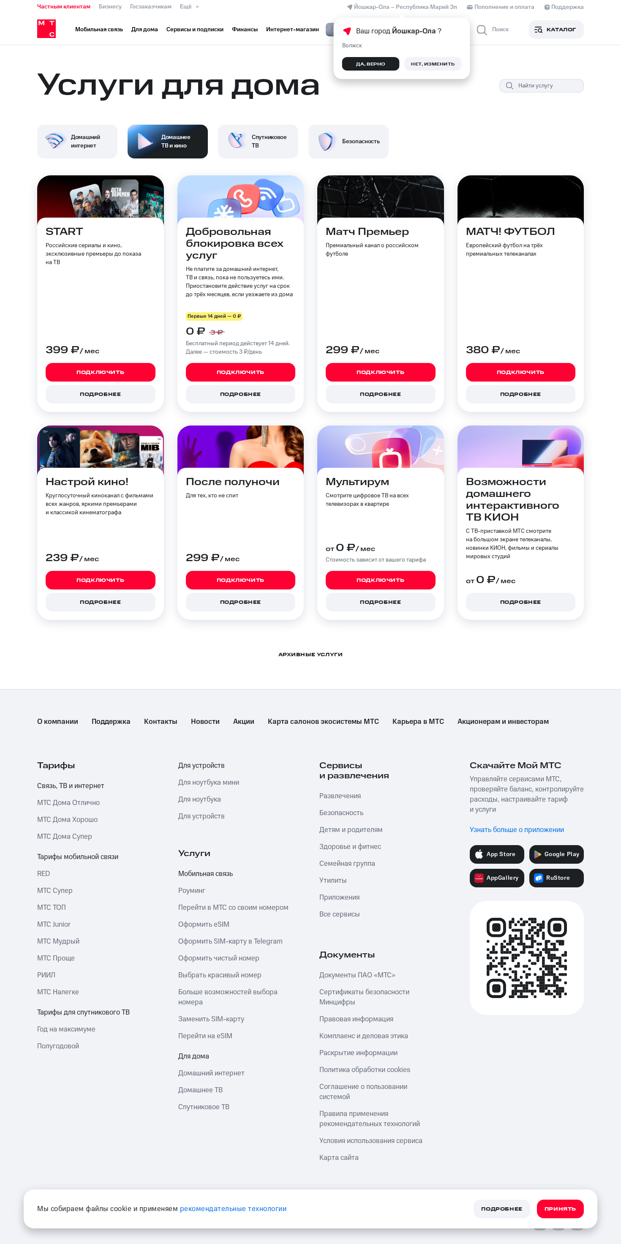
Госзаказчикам (151, 7)
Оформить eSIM (203, 924)
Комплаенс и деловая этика (363, 1036)
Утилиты (333, 881)
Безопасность (341, 813)
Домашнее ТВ (200, 1090)
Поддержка (111, 722)
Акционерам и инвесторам (503, 722)
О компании (57, 722)
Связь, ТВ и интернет (70, 786)
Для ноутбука (199, 799)
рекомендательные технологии (233, 1209)
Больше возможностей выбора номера (228, 997)
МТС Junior (54, 924)
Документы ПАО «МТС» (357, 975)
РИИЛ (46, 975)
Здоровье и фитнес (350, 847)
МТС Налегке (58, 992)
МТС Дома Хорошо (67, 820)
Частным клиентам (63, 7)
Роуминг (191, 891)
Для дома (193, 1056)
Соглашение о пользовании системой (363, 1092)
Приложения (339, 897)
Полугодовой (58, 1046)
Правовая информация (356, 1019)
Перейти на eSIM (205, 1036)
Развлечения (340, 796)
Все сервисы (339, 914)
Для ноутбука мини (208, 783)
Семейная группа (347, 864)
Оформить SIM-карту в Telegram (230, 941)
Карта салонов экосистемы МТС (323, 722)
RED (43, 874)
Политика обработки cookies (364, 1070)
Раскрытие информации (358, 1053)
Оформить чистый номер (218, 958)
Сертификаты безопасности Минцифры (364, 997)
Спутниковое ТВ (203, 1107)
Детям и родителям (351, 830)
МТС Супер (55, 891)
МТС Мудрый (58, 941)
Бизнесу (110, 7)
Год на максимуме (66, 1029)
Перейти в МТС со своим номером (233, 908)
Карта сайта (339, 1158)
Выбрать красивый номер (219, 975)
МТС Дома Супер (64, 837)
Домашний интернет (211, 1073)
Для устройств (201, 766)
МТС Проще (56, 958)
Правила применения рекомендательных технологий (369, 1119)
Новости (205, 722)
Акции (243, 722)
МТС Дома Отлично (68, 803)
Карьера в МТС (418, 722)
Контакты (160, 722)
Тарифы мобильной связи (77, 857)
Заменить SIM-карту (211, 1019)
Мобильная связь (205, 874)
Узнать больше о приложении (517, 830)
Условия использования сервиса (370, 1141)
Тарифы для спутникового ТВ (83, 1012)
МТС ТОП (51, 908)
